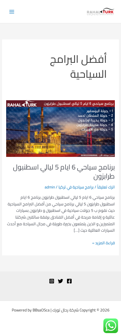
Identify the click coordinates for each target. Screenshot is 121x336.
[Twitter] (60, 281)
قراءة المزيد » (103, 243)
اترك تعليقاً (106, 187)
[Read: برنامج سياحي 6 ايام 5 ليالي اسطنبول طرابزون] (60, 128)
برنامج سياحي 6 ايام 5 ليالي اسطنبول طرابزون (64, 171)
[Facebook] (69, 281)
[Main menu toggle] (12, 12)
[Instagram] (51, 281)
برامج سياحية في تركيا (76, 187)
